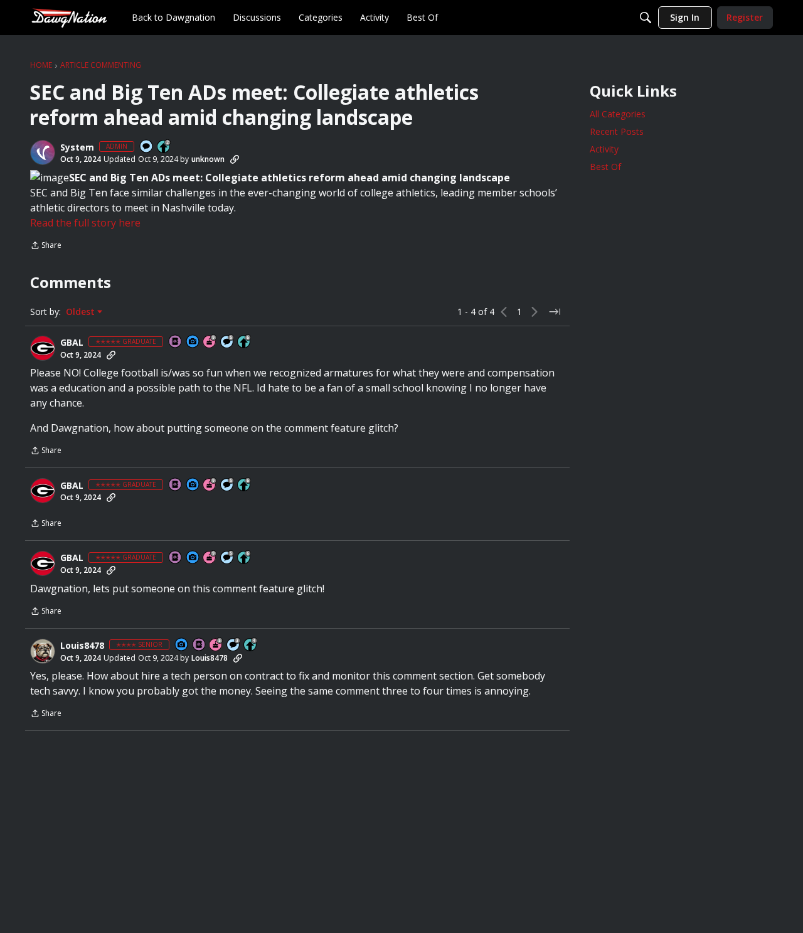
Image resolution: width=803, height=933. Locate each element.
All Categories (618, 114)
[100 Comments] (234, 645)
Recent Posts (617, 131)
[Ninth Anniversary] (210, 342)
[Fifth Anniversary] (216, 645)
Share (45, 246)
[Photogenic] (193, 342)
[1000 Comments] (227, 342)
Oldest (81, 312)
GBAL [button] (71, 342)
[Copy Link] (234, 159)
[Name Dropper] (175, 342)
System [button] (77, 147)
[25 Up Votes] (164, 147)
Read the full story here (85, 223)
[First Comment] (146, 147)
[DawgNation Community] (69, 17)
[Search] (645, 17)
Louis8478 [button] (82, 645)
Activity (604, 149)
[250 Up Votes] (250, 645)
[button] (42, 152)
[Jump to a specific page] (555, 312)
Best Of (605, 167)
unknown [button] (208, 159)
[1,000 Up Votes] (244, 342)
